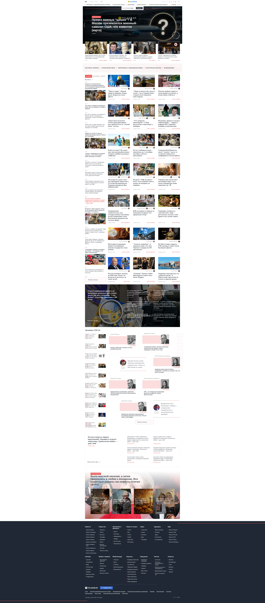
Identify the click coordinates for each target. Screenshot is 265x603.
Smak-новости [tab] (96, 76)
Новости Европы (173, 529)
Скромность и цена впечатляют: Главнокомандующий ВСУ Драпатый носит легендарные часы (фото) (90, 425)
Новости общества (102, 60)
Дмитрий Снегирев (149, 333)
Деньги (115, 531)
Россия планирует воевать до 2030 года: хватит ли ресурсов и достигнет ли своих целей (118, 276)
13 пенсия (157, 559)
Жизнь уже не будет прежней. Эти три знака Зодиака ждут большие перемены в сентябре (95, 126)
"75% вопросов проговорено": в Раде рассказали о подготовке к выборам (143, 123)
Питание (157, 532)
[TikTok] (175, 2)
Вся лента (88, 79)
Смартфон (144, 539)
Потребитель (89, 562)
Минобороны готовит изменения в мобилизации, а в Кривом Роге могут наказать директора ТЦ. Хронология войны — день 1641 (137, 439)
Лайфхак (88, 571)
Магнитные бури (90, 574)
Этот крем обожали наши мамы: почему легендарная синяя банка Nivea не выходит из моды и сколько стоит (100, 501)
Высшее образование (103, 545)
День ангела (144, 570)
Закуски (171, 571)
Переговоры (103, 566)
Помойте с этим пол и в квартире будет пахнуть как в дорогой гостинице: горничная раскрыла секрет (94, 164)
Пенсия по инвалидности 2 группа (159, 563)
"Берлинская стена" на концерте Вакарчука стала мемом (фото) (121, 501)
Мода (87, 564)
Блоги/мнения (132, 345)
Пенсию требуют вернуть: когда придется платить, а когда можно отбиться (168, 93)
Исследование (159, 539)
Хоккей (129, 537)
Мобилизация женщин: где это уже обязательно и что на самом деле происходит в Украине (115, 25)
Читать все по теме (92, 320)
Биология (143, 534)
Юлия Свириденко (132, 581)
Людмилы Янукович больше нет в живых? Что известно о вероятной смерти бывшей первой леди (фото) (90, 366)
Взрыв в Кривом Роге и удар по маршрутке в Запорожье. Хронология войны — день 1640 (164, 438)
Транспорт (116, 534)
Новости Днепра (90, 534)
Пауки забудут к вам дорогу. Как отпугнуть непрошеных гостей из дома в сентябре (94, 183)
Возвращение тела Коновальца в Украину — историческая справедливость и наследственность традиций (169, 409)
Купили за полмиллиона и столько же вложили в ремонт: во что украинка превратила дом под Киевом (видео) (95, 86)
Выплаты (102, 534)
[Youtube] (169, 2)
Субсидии (102, 537)
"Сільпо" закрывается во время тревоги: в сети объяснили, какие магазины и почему (143, 57)
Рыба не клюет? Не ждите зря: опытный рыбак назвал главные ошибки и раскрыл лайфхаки (118, 153)
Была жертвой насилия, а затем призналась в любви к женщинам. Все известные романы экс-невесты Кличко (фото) (115, 480)
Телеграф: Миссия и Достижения (111, 593)
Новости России (173, 534)
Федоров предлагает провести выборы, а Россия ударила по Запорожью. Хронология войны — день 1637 (164, 449)
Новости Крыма (90, 550)
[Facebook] (163, 2)
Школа (101, 542)
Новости (88, 527)
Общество (102, 527)
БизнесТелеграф (141, 4)
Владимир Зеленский (132, 559)
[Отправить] (101, 2)
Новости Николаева (91, 553)
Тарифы (116, 538)
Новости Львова (90, 539)
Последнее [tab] (88, 76)
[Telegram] (167, 2)
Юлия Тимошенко (132, 576)
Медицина (102, 539)
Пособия (102, 548)
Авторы (174, 4)
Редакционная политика (119, 591)
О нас (86, 591)
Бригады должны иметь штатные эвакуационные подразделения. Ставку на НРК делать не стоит (136, 364)
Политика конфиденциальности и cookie (100, 591)
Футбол (129, 529)
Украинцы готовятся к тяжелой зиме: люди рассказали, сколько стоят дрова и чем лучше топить (168, 213)
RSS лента (125, 593)
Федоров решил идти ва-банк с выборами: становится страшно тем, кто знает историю (167, 371)
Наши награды (160, 591)
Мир (169, 527)
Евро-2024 (130, 539)
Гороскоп (88, 559)
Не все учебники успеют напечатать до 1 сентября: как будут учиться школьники (143, 153)
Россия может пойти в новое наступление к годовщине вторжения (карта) (138, 458)
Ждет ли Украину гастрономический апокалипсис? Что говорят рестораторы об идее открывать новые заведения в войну (165, 316)
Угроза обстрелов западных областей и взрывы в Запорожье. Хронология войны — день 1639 (138, 449)
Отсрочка (116, 564)
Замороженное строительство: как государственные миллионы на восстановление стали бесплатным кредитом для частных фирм (118, 215)
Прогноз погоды (104, 550)
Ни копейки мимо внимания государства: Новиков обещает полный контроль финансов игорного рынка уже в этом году (138, 293)
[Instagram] (173, 2)
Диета (156, 534)
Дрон (142, 537)
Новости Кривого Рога (90, 545)
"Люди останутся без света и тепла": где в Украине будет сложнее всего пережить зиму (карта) (144, 94)
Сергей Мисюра (114, 334)
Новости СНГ (172, 537)
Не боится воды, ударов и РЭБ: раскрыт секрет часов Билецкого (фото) (168, 246)
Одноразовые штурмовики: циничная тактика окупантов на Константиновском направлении (123, 393)
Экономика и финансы (117, 527)
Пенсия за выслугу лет (160, 574)
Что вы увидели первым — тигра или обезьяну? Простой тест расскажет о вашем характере (91, 356)
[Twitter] (171, 2)
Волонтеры (103, 570)
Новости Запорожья (91, 542)
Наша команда (89, 593)
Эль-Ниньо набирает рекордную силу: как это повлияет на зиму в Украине (95, 107)
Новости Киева (90, 529)
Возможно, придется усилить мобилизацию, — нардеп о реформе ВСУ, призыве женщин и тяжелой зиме (169, 123)
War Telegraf (128, 60)
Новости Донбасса (91, 548)
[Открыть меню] (86, 1)
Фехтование (130, 542)
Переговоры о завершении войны (130, 68)
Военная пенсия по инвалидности (160, 568)
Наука (142, 527)
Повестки (116, 559)
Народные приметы (146, 563)
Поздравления (90, 576)
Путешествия (89, 567)
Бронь (115, 562)
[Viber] (165, 1)
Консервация (172, 562)
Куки (132, 8)
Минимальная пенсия (160, 571)
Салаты (171, 569)
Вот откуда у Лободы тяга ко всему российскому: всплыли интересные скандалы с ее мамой (165, 501)
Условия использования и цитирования (138, 591)
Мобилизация (169, 68)
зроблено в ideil (176, 597)
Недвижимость (117, 536)
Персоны (129, 556)
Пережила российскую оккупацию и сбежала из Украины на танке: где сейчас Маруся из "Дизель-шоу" (91, 405)
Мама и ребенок (159, 529)
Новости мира (177, 60)
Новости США (172, 532)
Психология (158, 537)
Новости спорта (131, 527)
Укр (179, 1)
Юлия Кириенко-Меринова (162, 356)
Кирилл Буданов (131, 571)
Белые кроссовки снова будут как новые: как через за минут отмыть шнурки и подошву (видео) (91, 395)
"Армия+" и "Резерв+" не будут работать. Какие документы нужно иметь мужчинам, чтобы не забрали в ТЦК (90, 336)
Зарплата (102, 529)
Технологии (144, 529)
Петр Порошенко (131, 574)
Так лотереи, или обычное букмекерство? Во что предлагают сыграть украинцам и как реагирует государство (163, 293)
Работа (102, 532)
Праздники (144, 556)
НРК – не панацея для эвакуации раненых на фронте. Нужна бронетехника (154, 393)
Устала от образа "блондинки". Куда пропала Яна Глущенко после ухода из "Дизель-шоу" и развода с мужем (95, 231)
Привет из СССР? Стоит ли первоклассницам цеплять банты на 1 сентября (95, 135)
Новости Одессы (90, 537)
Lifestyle (88, 556)
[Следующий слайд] (180, 4)
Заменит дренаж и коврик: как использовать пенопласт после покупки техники (91, 346)
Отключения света (108, 68)
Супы (170, 564)
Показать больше (93, 279)
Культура (88, 569)
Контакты (168, 591)
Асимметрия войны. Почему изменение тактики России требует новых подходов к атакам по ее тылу (156, 348)
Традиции (143, 566)
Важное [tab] (103, 76)
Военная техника (104, 573)
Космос (143, 532)
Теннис (129, 534)
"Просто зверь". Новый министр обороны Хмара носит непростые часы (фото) (117, 94)
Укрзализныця (117, 543)
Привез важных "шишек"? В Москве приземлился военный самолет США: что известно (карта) (169, 57)
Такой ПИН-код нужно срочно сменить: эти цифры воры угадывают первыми (91, 375)
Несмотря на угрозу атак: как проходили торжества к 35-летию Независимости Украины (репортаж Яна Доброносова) (118, 183)
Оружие (102, 568)
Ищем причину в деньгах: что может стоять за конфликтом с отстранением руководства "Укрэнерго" (138, 315)
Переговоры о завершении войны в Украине (98, 4)
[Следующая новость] (180, 25)
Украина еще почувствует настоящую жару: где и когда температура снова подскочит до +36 (168, 182)
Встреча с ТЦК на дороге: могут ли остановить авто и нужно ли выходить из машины (95, 210)
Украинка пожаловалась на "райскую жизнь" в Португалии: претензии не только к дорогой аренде (168, 276)
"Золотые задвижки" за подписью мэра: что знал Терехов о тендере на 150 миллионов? (142, 246)
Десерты (171, 567)
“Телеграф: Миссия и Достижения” (158, 4)
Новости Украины (126, 99)
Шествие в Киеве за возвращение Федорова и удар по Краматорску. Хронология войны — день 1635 (163, 458)
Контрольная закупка (119, 4)
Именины (143, 573)
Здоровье (157, 527)
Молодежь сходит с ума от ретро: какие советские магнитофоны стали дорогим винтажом (94, 174)
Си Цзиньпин (130, 564)
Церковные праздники (144, 560)
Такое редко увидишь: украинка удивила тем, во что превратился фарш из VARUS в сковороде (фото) (94, 241)
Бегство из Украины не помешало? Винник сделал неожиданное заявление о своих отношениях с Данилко (95, 117)
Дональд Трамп (131, 562)
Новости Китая (172, 539)
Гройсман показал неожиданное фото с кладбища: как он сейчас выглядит (90, 415)
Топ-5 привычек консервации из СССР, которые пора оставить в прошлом (94, 271)
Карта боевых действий (103, 560)
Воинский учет (117, 569)
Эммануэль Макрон (132, 567)
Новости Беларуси (173, 542)
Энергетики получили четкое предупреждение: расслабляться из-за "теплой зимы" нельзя (119, 123)
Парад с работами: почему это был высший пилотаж (121, 348)
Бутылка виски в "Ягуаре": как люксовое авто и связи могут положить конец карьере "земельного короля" (96, 57)
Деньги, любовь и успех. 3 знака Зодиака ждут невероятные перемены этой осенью (143, 501)
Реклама (152, 591)
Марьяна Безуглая (132, 579)
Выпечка (171, 559)
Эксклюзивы (131, 4)
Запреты (143, 568)
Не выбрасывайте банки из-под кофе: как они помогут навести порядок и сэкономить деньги (91, 385)
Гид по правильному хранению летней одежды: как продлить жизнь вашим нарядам (94, 191)
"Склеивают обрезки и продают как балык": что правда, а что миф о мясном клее (95, 251)
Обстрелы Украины (92, 68)
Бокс (128, 532)
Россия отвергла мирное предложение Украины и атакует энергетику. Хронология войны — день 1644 (119, 57)
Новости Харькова (91, 532)
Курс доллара (117, 541)
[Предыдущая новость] (84, 25)
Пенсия (156, 556)
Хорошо (139, 8)
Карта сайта (98, 593)
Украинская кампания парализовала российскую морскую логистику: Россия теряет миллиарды (133, 415)
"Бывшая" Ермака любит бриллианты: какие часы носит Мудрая (143, 275)
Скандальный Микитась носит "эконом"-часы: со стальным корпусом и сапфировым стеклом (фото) (169, 153)
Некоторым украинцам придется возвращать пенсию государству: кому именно (118, 246)
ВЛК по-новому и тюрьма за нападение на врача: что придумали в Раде (143, 213)
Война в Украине (104, 556)
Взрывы (102, 563)
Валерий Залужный (132, 569)
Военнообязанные (118, 567)
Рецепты (171, 556)
